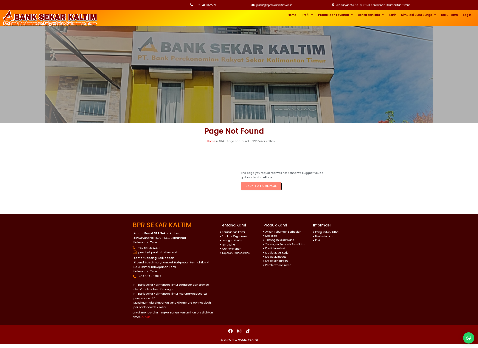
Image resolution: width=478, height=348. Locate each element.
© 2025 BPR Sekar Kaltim (239, 340)
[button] (468, 338)
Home (211, 141)
